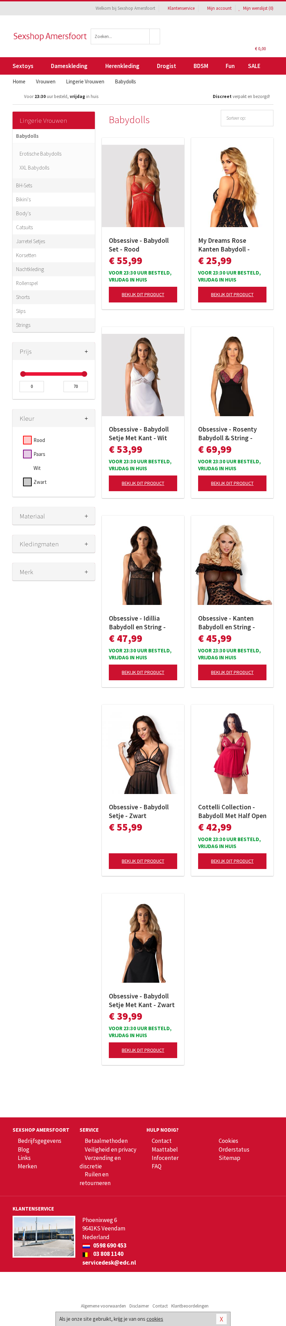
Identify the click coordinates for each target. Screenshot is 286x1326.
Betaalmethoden (106, 1141)
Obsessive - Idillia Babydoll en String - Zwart (137, 622)
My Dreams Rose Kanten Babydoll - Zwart (224, 245)
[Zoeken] (155, 36)
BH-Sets (24, 185)
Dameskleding (69, 66)
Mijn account (219, 8)
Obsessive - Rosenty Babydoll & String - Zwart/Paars (227, 433)
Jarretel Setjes (30, 241)
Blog (23, 1149)
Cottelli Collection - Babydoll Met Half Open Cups (232, 811)
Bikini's (23, 199)
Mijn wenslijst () (257, 8)
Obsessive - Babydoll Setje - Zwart (139, 811)
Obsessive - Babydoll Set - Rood (139, 244)
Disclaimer (139, 1306)
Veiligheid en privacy (110, 1149)
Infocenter (165, 1158)
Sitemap (229, 1158)
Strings (23, 325)
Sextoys (23, 66)
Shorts (23, 297)
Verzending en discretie (100, 1162)
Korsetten (26, 255)
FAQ (156, 1166)
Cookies (228, 1141)
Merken (27, 1166)
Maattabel (165, 1149)
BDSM (201, 66)
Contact (162, 1141)
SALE (254, 66)
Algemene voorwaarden (103, 1306)
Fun (230, 66)
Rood (39, 440)
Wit (37, 468)
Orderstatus (234, 1149)
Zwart (40, 482)
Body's (23, 213)
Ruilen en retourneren (95, 1178)
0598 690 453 (109, 1245)
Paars (39, 454)
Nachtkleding (30, 269)
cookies (154, 1319)
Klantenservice (181, 8)
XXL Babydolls (34, 167)
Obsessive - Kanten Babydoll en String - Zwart (226, 622)
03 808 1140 (107, 1254)
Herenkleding (122, 66)
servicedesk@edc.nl (109, 1262)
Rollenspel (27, 283)
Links (24, 1158)
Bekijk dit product (143, 294)
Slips (20, 311)
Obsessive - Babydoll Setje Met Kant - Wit (139, 433)
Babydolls (27, 136)
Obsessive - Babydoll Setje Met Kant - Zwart (142, 1000)
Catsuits (24, 227)
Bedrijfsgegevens (39, 1141)
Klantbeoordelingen (190, 1306)
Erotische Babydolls (40, 153)
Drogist (166, 66)
